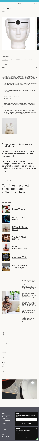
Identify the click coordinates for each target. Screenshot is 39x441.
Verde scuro (6, 64)
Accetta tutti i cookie (26, 419)
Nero (5, 59)
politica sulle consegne (10, 357)
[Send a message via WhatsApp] (37, 439)
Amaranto (5, 61)
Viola (24, 59)
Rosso (12, 61)
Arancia (18, 61)
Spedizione (3, 67)
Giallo (23, 61)
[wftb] (19, 4)
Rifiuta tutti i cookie (26, 423)
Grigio (11, 59)
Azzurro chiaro (18, 59)
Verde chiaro (30, 61)
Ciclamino (30, 59)
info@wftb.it (7, 343)
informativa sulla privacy (12, 430)
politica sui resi (9, 371)
